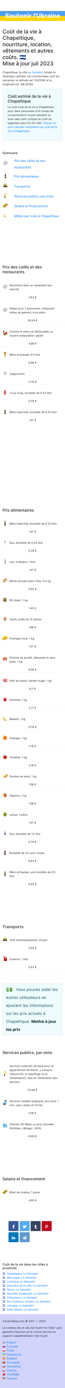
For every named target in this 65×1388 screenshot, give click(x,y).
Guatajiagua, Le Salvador (22, 1273)
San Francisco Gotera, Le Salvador (28, 1301)
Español (11, 1358)
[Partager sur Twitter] (25, 1226)
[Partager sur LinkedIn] (13, 1237)
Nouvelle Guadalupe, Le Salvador (28, 1293)
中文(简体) (13, 1374)
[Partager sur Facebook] (13, 1226)
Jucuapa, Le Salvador (20, 1305)
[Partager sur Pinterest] (47, 1226)
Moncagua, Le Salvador (21, 1277)
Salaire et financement (31, 206)
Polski (10, 1350)
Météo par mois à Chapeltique (36, 216)
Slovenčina (13, 1366)
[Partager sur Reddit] (25, 1237)
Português (13, 1362)
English (11, 1342)
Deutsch (11, 1378)
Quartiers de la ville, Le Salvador (27, 1285)
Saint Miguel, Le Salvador (23, 1309)
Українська (13, 1354)
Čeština (11, 1370)
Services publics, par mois (34, 196)
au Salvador (35, 72)
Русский (12, 1346)
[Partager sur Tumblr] (36, 1226)
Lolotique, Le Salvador (21, 1281)
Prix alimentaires (26, 176)
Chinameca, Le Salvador (22, 1297)
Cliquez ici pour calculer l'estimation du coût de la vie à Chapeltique (32, 127)
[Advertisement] (32, 245)
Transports (22, 186)
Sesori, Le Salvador (19, 1289)
